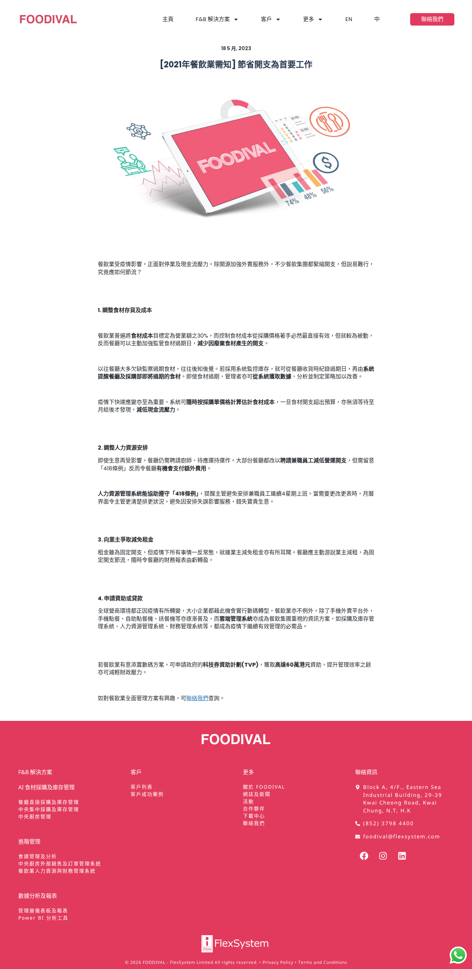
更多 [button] (308, 19)
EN (348, 19)
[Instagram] (382, 855)
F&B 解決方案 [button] (213, 19)
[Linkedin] (401, 855)
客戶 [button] (266, 19)
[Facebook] (363, 855)
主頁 (167, 19)
